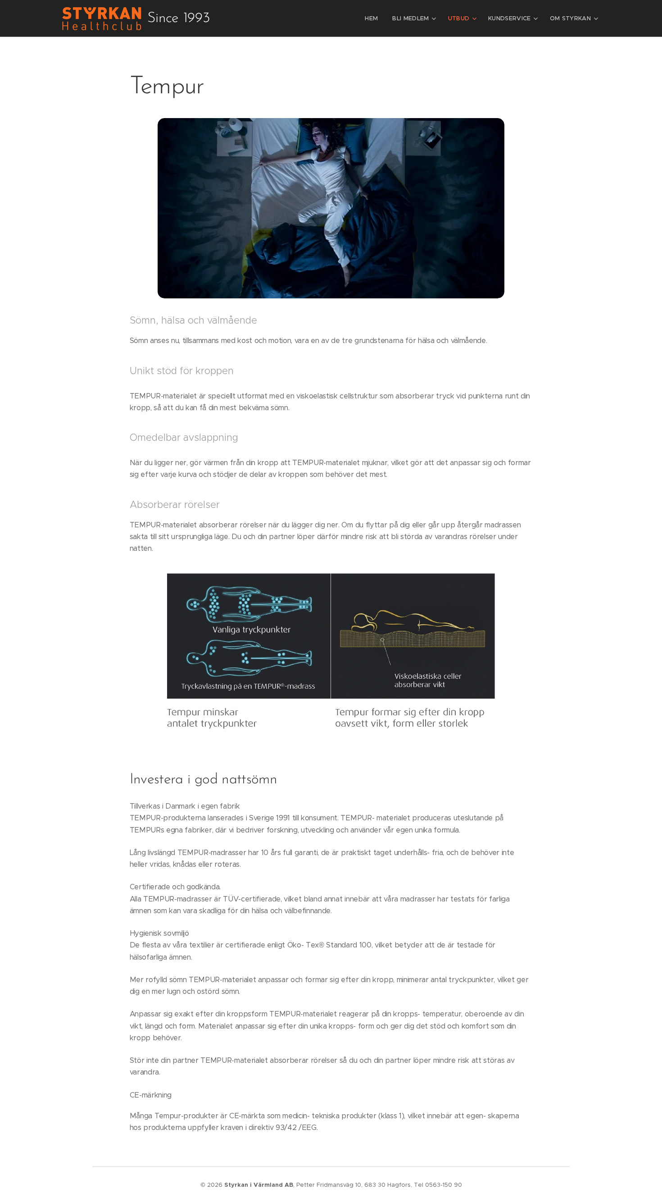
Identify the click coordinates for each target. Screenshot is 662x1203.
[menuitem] (374, 18)
